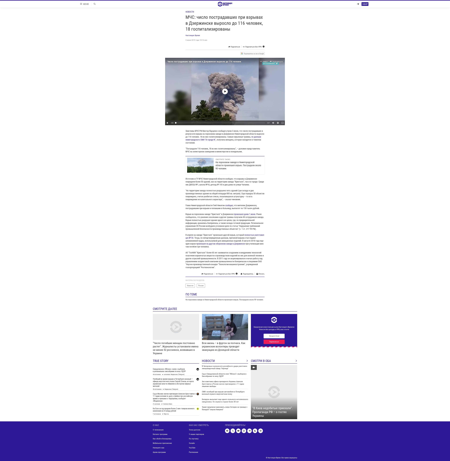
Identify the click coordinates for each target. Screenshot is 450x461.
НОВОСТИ (208, 361)
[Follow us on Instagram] (244, 431)
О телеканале (158, 430)
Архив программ (159, 452)
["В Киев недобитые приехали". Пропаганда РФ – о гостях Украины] (274, 392)
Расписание (193, 452)
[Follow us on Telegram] (249, 431)
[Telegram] (358, 4)
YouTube (192, 447)
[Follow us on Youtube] (238, 431)
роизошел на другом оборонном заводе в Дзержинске (221, 243)
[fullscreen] (282, 123)
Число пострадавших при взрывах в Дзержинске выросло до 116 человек (204, 61)
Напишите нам (158, 447)
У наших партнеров (196, 434)
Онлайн (192, 443)
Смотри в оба (261, 361)
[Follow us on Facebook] (227, 431)
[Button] (234, 46)
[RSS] (255, 431)
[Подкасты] (260, 431)
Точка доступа (194, 430)
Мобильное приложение (162, 443)
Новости (190, 12)
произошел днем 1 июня (244, 214)
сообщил (229, 205)
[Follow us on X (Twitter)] (233, 431)
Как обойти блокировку (162, 439)
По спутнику (194, 439)
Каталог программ (160, 434)
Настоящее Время (193, 35)
